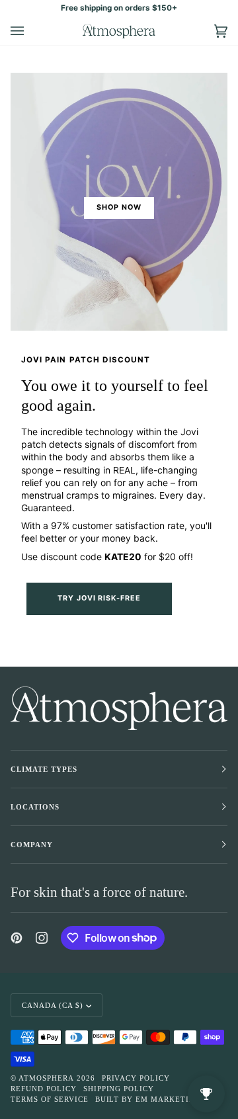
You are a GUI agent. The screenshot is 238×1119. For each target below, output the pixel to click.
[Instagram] (42, 938)
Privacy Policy (136, 1078)
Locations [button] (35, 807)
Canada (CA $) (52, 1005)
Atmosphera (46, 1078)
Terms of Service (50, 1099)
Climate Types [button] (44, 769)
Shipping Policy (119, 1089)
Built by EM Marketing (148, 1099)
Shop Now (119, 207)
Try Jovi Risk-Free (99, 598)
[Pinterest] (16, 938)
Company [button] (32, 845)
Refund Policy (44, 1089)
